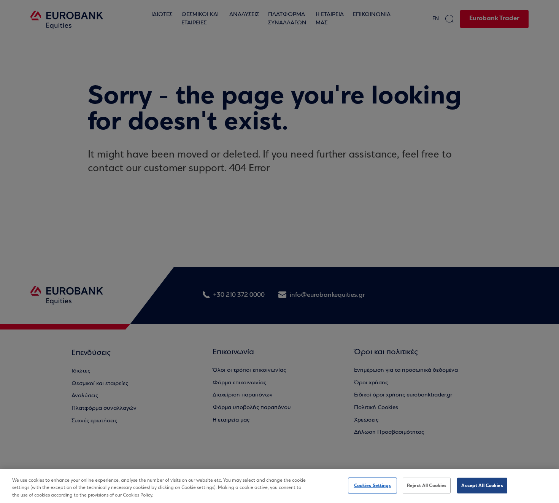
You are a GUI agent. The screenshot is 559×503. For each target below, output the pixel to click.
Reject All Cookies (426, 485)
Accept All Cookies (482, 485)
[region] (279, 486)
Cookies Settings (372, 485)
